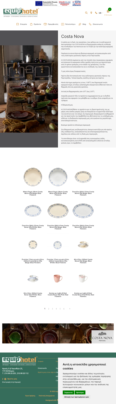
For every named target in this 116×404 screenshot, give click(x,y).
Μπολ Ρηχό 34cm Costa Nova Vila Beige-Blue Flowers (33, 193)
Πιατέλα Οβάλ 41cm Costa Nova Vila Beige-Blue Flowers (58, 227)
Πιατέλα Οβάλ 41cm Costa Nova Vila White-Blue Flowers (83, 227)
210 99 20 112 (22, 373)
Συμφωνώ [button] (68, 392)
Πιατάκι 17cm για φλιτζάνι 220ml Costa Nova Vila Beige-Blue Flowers (33, 261)
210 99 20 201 (10, 373)
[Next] (70, 308)
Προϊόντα (37, 24)
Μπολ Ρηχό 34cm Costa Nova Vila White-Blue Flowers (58, 193)
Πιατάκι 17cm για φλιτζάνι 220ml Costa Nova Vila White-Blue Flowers (58, 261)
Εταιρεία (23, 24)
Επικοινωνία (98, 24)
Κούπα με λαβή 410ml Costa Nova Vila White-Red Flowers (83, 294)
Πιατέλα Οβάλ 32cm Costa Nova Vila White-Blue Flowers (33, 227)
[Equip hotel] (21, 12)
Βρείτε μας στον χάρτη (46, 372)
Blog (84, 24)
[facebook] (2, 379)
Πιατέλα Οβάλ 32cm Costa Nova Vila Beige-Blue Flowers (83, 193)
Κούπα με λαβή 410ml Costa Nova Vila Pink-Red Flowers (58, 294)
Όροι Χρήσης (30, 396)
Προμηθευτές (53, 24)
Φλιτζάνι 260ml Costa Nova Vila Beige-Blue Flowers (83, 261)
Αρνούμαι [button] (80, 392)
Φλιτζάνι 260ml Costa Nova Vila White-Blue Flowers (33, 294)
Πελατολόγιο (70, 24)
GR (100, 13)
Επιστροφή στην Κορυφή (11, 382)
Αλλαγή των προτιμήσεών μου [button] (76, 397)
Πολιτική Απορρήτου (47, 396)
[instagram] (5, 379)
